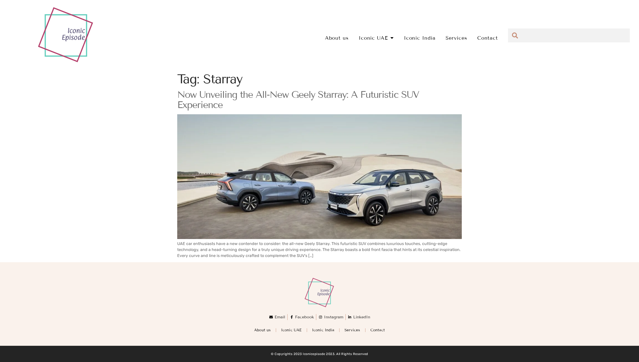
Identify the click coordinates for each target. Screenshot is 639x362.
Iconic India (420, 38)
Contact (487, 38)
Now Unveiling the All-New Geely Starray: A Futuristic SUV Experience (298, 100)
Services (456, 38)
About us (337, 38)
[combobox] (569, 35)
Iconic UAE (373, 38)
